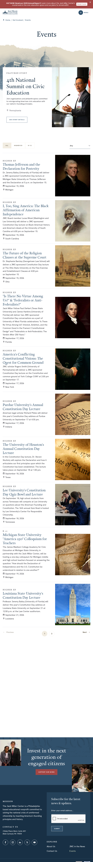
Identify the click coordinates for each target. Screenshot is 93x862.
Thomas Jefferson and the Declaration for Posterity (21, 166)
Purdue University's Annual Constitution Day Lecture (23, 407)
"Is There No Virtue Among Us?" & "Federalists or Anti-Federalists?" (23, 300)
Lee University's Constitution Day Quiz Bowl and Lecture (24, 492)
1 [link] (44, 633)
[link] (86, 632)
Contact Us (52, 851)
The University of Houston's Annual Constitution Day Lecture (23, 448)
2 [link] (51, 633)
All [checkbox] (7, 145)
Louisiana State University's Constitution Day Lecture (23, 595)
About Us (51, 846)
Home (7, 20)
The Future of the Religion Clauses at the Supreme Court (24, 255)
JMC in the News (77, 846)
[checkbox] (18, 145)
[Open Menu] (80, 12)
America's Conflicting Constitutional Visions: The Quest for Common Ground (23, 358)
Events (72, 851)
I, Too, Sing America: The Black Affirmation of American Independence (26, 210)
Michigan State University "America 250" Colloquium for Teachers (25, 539)
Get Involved (18, 20)
